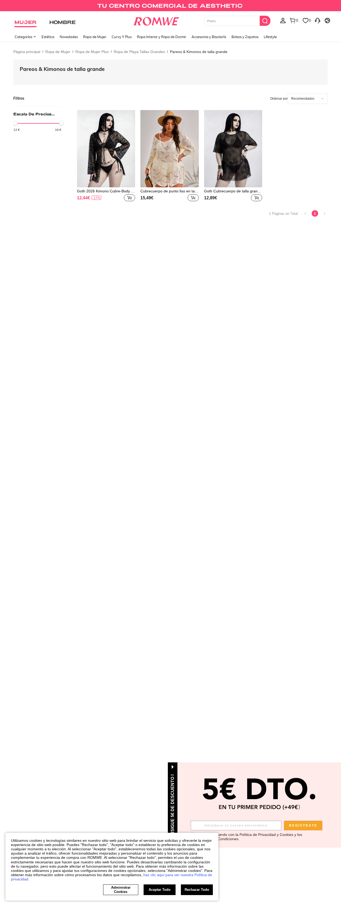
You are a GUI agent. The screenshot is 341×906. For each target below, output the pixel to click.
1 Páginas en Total (283, 214)
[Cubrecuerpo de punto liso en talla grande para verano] (169, 148)
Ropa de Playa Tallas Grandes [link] (139, 52)
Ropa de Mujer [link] (57, 52)
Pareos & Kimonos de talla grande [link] (199, 52)
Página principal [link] (26, 52)
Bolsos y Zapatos (245, 37)
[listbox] (282, 20)
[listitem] (106, 156)
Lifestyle (270, 37)
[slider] (15, 123)
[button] (129, 197)
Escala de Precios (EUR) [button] (32, 114)
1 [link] (315, 213)
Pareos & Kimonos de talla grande (62, 69)
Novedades (69, 37)
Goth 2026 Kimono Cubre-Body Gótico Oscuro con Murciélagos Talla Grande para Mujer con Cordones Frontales (105, 191)
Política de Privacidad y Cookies (266, 834)
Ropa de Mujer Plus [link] (92, 52)
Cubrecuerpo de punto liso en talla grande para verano (169, 191)
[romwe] (156, 20)
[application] (308, 98)
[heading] (37, 121)
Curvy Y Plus (122, 37)
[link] (170, 6)
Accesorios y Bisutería (209, 37)
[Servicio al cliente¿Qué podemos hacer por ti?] (317, 20)
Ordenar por (279, 98)
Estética (48, 37)
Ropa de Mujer (94, 37)
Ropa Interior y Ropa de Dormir (161, 37)
